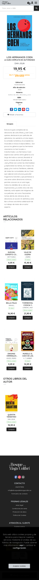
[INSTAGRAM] (19, 477)
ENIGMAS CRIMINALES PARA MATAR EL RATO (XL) (11, 355)
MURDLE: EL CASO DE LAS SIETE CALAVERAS (27, 355)
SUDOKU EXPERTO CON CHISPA (11, 253)
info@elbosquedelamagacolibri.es (19, 490)
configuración (19, 548)
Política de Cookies (19, 515)
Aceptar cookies (19, 566)
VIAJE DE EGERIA (27, 253)
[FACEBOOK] (15, 477)
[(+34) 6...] (23, 477)
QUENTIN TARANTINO (11, 416)
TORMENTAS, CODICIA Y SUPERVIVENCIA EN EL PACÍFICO (28, 304)
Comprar (11, 267)
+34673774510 (19, 487)
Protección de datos (19, 512)
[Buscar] (36, 8)
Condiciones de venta (19, 508)
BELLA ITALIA (11, 303)
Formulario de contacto (19, 494)
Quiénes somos (19, 526)
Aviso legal (19, 505)
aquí (21, 545)
